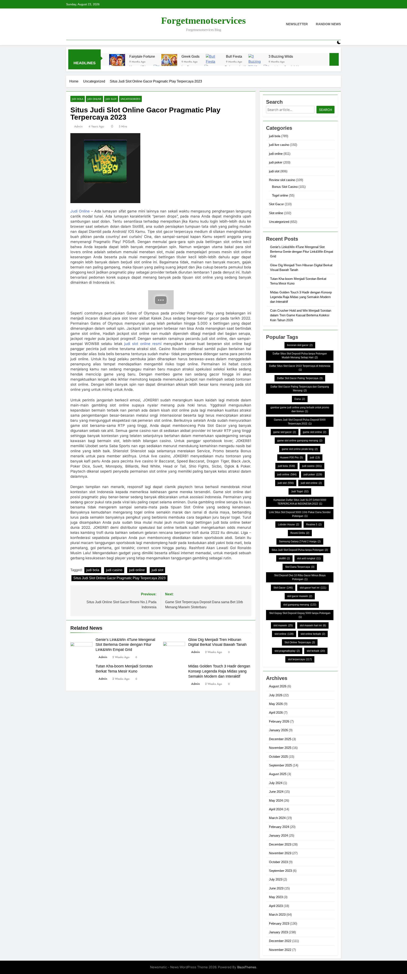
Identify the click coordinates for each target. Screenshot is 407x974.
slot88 (284, 558)
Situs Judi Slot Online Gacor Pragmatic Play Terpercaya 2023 (119, 578)
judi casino (114, 570)
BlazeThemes (246, 967)
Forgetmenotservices (203, 20)
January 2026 (278, 730)
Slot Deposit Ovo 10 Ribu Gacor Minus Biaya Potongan (300, 577)
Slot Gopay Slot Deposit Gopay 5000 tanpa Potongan (299, 615)
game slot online (314, 432)
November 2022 (280, 950)
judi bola (77, 99)
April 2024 (276, 809)
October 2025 (278, 756)
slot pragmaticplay (287, 650)
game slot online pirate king (300, 449)
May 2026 (276, 704)
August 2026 (277, 686)
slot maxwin (283, 625)
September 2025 (280, 765)
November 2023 (280, 853)
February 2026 (279, 721)
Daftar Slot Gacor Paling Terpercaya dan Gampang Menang (299, 388)
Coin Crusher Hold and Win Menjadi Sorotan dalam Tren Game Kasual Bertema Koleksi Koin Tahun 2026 (300, 315)
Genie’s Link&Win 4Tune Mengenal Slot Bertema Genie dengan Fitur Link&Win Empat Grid (125, 645)
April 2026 (276, 712)
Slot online (276, 213)
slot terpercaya (300, 659)
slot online (284, 633)
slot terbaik (316, 650)
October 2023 (278, 862)
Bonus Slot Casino (285, 186)
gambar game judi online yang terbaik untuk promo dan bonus (299, 409)
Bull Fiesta (234, 56)
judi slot (111, 99)
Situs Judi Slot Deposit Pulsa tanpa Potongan (300, 549)
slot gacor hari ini (313, 587)
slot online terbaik (313, 633)
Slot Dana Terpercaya (299, 566)
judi (315, 457)
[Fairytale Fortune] (117, 62)
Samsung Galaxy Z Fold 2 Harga (300, 541)
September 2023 (280, 870)
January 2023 (278, 932)
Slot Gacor (276, 204)
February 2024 (279, 827)
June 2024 (276, 791)
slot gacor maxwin (299, 596)
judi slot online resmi (143, 344)
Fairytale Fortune (142, 56)
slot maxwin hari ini (313, 625)
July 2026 (275, 695)
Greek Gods (190, 56)
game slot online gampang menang (299, 440)
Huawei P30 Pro (291, 457)
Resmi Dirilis (299, 533)
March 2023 (277, 914)
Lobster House (288, 524)
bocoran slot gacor (300, 345)
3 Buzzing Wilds (281, 56)
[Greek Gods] (169, 62)
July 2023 (275, 879)
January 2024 (278, 835)
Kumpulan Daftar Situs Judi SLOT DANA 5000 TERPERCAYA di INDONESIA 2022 (299, 501)
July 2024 (275, 783)
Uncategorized (130, 99)
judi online (94, 99)
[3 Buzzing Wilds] (256, 62)
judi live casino (279, 145)
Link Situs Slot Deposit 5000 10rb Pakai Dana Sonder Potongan (300, 514)
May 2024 (276, 800)
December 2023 (280, 844)
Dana (299, 399)
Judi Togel (300, 491)
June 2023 (276, 888)
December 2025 (280, 739)
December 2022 (280, 941)
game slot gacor (284, 432)
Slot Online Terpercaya (299, 642)
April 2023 (276, 906)
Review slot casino (282, 180)
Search (325, 110)
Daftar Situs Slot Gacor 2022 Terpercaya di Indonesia (299, 367)
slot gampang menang (299, 604)
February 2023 (279, 923)
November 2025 (280, 747)
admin (78, 126)
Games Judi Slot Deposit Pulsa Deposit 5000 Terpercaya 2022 (300, 421)
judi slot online (311, 482)
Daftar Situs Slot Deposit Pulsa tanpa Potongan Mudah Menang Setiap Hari (300, 355)
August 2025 (277, 774)
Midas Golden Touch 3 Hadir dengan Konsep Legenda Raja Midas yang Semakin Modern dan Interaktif (219, 671)
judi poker (275, 162)
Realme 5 (314, 524)
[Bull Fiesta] (214, 62)
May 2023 (276, 897)
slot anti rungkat (309, 558)
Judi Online (80, 211)
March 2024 (277, 818)
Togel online (280, 195)
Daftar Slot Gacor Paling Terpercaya (300, 378)
